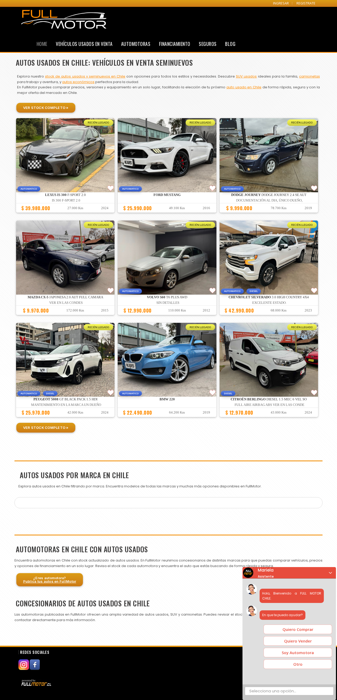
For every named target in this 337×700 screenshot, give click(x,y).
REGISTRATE (305, 3)
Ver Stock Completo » (45, 108)
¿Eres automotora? (49, 579)
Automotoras (136, 43)
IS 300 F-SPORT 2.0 (66, 200)
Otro (298, 664)
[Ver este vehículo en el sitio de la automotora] (36, 682)
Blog (230, 43)
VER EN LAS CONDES (66, 303)
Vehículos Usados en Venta (84, 43)
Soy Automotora (298, 652)
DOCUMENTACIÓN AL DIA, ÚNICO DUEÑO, (269, 200)
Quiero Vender (298, 641)
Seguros (208, 43)
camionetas (309, 76)
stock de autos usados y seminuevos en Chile (85, 76)
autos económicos (78, 81)
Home (42, 43)
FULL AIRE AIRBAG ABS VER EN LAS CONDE (269, 405)
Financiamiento (174, 43)
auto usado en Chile (243, 87)
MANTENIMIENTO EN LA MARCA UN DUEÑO (66, 405)
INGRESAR (281, 3)
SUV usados (246, 76)
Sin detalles (167, 303)
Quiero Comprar (298, 629)
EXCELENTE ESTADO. (269, 303)
